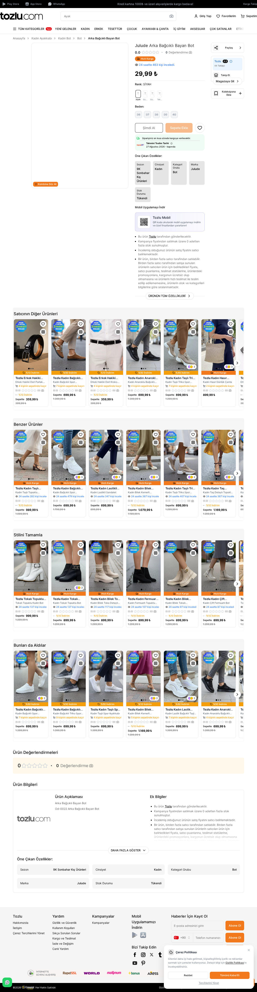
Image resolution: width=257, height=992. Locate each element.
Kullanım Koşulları (63, 928)
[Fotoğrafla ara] (171, 16)
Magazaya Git (225, 81)
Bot (79, 38)
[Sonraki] (240, 28)
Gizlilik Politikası (234, 962)
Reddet (188, 975)
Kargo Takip (250, 3)
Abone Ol (235, 925)
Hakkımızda (20, 922)
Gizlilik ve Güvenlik (64, 922)
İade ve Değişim (62, 943)
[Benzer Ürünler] (43, 332)
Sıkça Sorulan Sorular (66, 933)
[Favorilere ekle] (43, 324)
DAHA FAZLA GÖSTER (126, 850)
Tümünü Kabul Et (229, 975)
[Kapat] (248, 950)
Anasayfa (19, 38)
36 (138, 114)
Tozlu (152, 236)
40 (174, 114)
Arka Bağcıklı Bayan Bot (104, 38)
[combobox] (182, 937)
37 (147, 114)
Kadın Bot (64, 38)
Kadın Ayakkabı (42, 38)
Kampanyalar (100, 922)
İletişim (17, 928)
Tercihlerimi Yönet (209, 982)
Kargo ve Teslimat (64, 938)
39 (165, 114)
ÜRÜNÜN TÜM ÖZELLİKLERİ (167, 296)
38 (156, 114)
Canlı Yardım (60, 948)
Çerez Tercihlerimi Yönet (29, 933)
